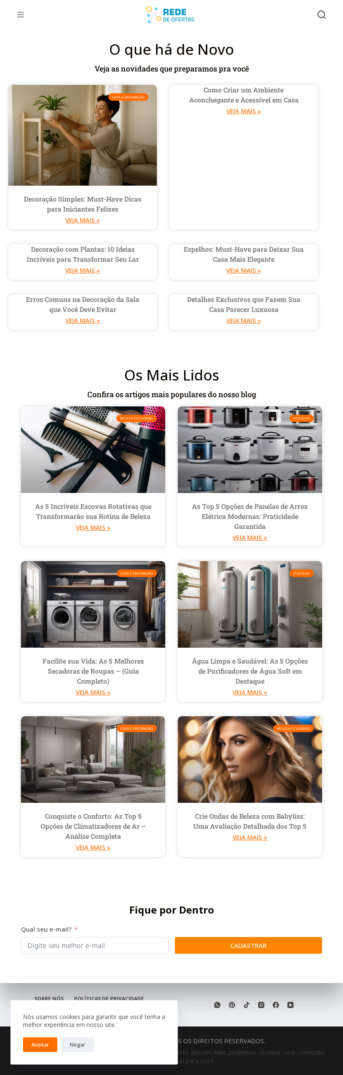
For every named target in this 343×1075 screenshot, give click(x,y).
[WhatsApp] (217, 1005)
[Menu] (20, 14)
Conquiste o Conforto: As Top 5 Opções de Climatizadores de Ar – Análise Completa (93, 826)
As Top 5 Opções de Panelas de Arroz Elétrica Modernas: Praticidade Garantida (250, 516)
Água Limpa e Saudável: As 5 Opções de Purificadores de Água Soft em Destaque (250, 670)
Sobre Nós (49, 999)
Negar (77, 1044)
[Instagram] (261, 1005)
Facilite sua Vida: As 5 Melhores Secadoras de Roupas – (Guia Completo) (93, 670)
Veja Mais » (82, 220)
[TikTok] (246, 1005)
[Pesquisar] (321, 14)
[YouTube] (290, 1005)
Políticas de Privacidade (109, 999)
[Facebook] (276, 1005)
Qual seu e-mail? (46, 929)
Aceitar (40, 1044)
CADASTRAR (248, 945)
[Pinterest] (232, 1005)
